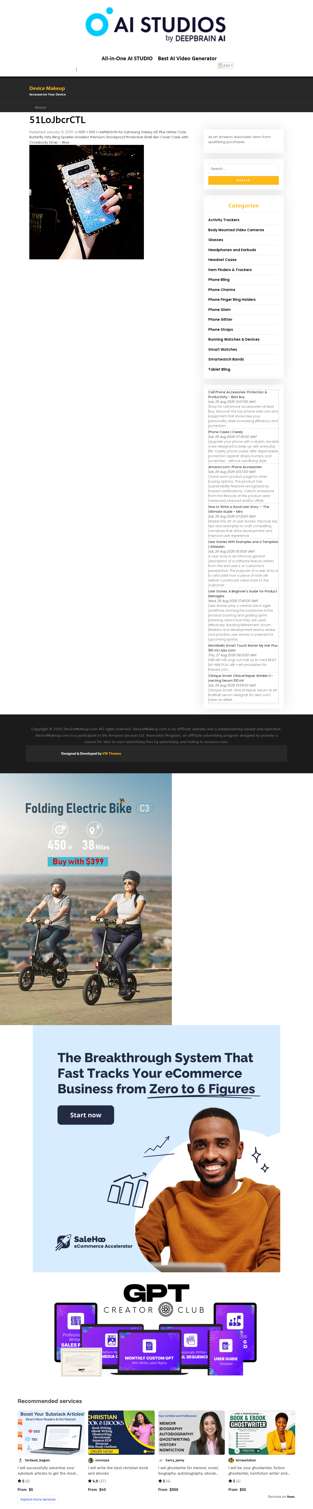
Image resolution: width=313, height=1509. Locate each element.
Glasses (215, 239)
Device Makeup (47, 88)
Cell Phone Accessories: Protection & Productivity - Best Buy (238, 394)
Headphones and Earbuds (232, 249)
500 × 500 (87, 132)
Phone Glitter (220, 319)
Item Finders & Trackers (230, 269)
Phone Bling (219, 279)
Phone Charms (221, 289)
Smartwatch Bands (226, 359)
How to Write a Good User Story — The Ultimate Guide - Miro (239, 509)
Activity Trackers (223, 219)
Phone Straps (220, 329)
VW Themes (111, 753)
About (40, 107)
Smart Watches (222, 349)
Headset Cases (222, 259)
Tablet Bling (219, 369)
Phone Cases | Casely (226, 432)
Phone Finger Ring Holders (232, 299)
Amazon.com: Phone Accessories (235, 467)
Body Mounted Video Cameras (236, 230)
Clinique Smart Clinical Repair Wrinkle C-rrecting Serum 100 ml (241, 678)
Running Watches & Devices (234, 339)
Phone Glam (219, 309)
